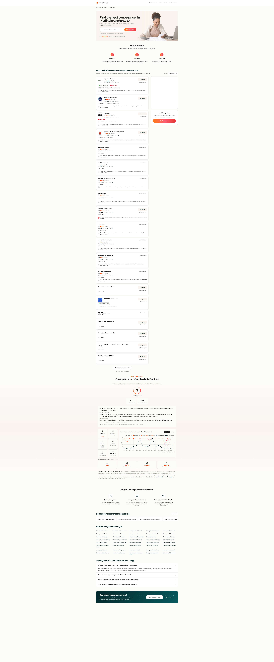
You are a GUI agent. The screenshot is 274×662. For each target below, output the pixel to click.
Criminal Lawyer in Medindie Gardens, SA (174, 519)
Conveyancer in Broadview (169, 533)
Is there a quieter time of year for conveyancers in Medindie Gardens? (117, 565)
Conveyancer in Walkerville (169, 531)
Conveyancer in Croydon (119, 553)
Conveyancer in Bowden (135, 542)
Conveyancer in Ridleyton (152, 545)
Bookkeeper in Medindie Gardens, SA (127, 519)
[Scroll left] (173, 514)
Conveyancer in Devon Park (136, 539)
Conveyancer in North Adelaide (137, 536)
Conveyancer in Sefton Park (152, 533)
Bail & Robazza (102, 193)
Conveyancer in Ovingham (119, 536)
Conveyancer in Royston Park (120, 539)
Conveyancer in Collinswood (119, 531)
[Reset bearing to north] (176, 82)
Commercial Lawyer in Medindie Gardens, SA (150, 519)
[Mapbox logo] (154, 107)
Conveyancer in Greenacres (169, 545)
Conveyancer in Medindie (102, 531)
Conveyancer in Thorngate (152, 531)
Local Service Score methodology (163, 476)
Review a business (153, 2)
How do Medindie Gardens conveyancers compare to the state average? (118, 579)
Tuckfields (107, 113)
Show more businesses (121, 367)
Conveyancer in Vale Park (102, 536)
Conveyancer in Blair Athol (169, 553)
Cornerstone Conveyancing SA (106, 333)
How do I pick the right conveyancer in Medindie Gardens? (114, 575)
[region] (164, 93)
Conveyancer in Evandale (118, 545)
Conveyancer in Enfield (135, 550)
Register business (173, 2)
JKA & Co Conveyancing (110, 97)
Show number (143, 82)
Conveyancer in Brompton (169, 542)
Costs (172, 431)
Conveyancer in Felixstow (152, 553)
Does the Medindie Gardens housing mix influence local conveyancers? (118, 584)
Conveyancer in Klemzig (101, 550)
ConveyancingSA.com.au (110, 298)
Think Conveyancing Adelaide (106, 355)
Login (160, 2)
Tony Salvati (101, 224)
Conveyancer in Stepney (135, 545)
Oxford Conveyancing (104, 312)
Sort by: (166, 73)
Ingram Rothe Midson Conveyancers (114, 131)
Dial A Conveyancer (103, 163)
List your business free (155, 597)
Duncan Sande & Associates (105, 255)
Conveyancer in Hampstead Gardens (102, 546)
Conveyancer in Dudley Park (152, 542)
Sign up (165, 2)
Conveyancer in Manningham (103, 539)
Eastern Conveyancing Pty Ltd (106, 287)
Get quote (142, 79)
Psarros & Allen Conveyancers (106, 321)
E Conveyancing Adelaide (105, 208)
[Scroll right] (176, 514)
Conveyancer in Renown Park (119, 542)
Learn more (169, 597)
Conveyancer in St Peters (169, 536)
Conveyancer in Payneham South (136, 553)
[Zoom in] (176, 78)
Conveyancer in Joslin (151, 536)
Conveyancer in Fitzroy (118, 533)
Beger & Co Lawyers (109, 79)
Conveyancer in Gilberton (102, 533)
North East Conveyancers (105, 240)
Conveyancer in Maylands (169, 550)
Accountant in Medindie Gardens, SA (106, 519)
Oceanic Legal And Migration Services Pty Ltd (116, 344)
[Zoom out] (176, 80)
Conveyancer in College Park (153, 539)
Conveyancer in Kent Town (152, 550)
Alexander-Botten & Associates (106, 178)
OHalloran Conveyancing (104, 271)
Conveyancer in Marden (101, 542)
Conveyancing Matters (104, 147)
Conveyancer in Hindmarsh (102, 553)
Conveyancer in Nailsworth (136, 531)
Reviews (167, 431)
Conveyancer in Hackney (168, 539)
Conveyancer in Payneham (119, 550)
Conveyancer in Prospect (135, 533)
